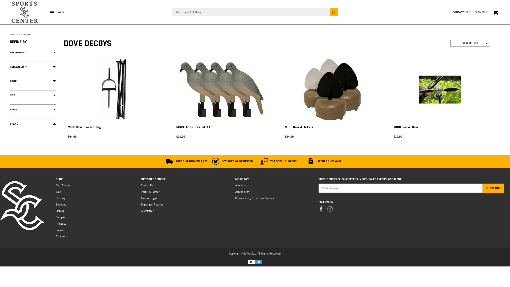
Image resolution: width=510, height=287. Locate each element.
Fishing (60, 210)
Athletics (61, 223)
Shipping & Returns (151, 204)
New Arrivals (63, 185)
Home (13, 34)
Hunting (60, 198)
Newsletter (147, 210)
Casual (60, 230)
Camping (61, 217)
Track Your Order (150, 191)
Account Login (148, 198)
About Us (240, 185)
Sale (58, 191)
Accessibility (242, 191)
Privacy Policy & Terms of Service (254, 198)
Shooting (61, 204)
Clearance (61, 236)
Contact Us (146, 185)
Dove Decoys (25, 34)
